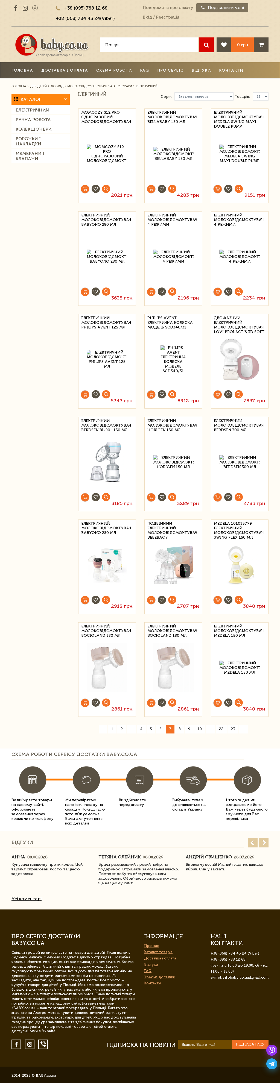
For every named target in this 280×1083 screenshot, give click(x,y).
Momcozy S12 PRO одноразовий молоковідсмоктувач (106, 116)
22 (221, 729)
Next (264, 842)
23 (233, 729)
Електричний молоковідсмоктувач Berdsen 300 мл (239, 424)
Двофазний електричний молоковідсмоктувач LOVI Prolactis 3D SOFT (239, 322)
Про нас (151, 946)
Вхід (147, 17)
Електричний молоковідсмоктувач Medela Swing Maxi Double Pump (239, 116)
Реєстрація (167, 17)
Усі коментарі (26, 898)
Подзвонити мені (225, 7)
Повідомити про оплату (168, 7)
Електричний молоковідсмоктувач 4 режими (172, 219)
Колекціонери (34, 129)
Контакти (231, 70)
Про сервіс (170, 70)
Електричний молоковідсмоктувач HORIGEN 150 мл (172, 424)
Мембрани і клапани (30, 156)
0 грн (242, 44)
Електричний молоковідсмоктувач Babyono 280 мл (106, 219)
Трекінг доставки (159, 977)
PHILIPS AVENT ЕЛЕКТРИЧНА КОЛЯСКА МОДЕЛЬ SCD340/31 (170, 322)
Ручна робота (33, 119)
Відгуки (201, 70)
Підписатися (250, 1044)
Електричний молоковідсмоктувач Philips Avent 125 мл (106, 322)
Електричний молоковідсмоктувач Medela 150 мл (239, 630)
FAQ (144, 70)
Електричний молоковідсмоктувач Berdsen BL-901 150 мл (106, 424)
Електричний (32, 110)
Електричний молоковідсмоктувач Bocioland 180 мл (106, 630)
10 (200, 729)
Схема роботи (114, 70)
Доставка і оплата (64, 70)
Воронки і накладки (28, 141)
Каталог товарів (158, 952)
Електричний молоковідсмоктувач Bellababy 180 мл (172, 116)
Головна (22, 70)
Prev (253, 842)
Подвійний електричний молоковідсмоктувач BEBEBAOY (172, 527)
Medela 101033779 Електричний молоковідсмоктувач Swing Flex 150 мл (239, 527)
